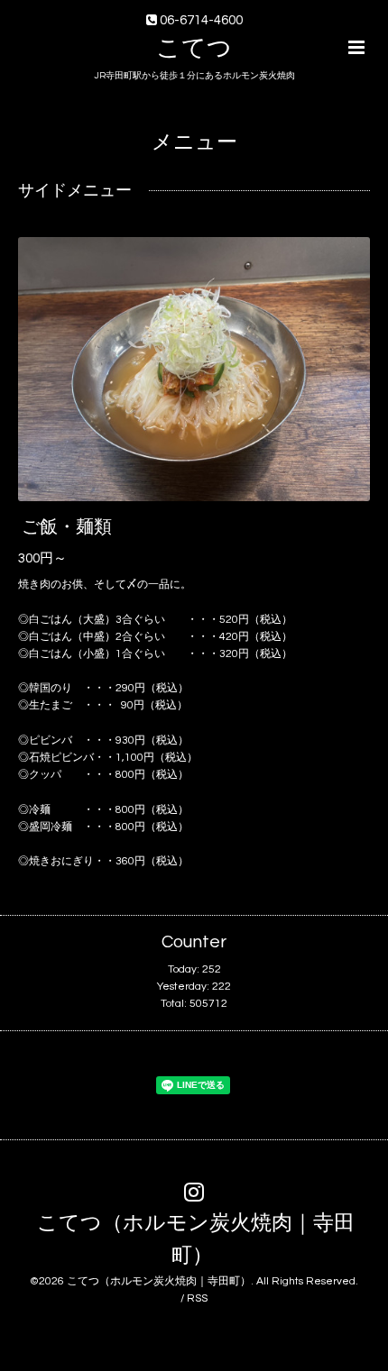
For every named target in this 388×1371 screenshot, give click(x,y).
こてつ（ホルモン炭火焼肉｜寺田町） (196, 1239)
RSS (197, 1298)
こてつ (194, 48)
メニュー (194, 143)
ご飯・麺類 (67, 527)
